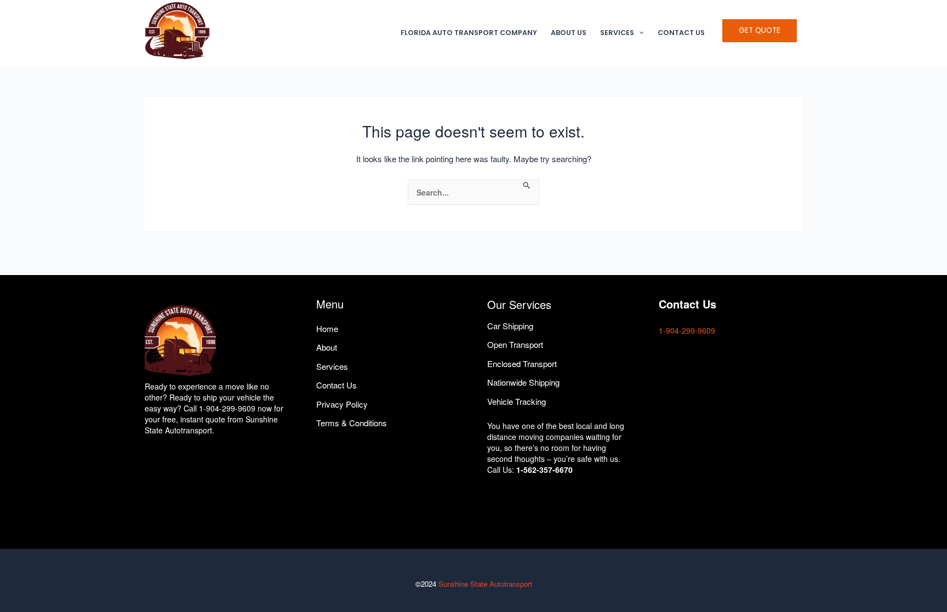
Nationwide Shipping (523, 382)
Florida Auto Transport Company (469, 32)
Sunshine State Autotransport (485, 584)
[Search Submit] (527, 185)
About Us (568, 32)
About (326, 347)
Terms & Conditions (351, 422)
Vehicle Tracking (516, 401)
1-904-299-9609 (687, 330)
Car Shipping (510, 325)
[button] (639, 33)
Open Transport (515, 344)
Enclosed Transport (522, 363)
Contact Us (681, 32)
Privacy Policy (342, 404)
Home (327, 328)
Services (617, 32)
